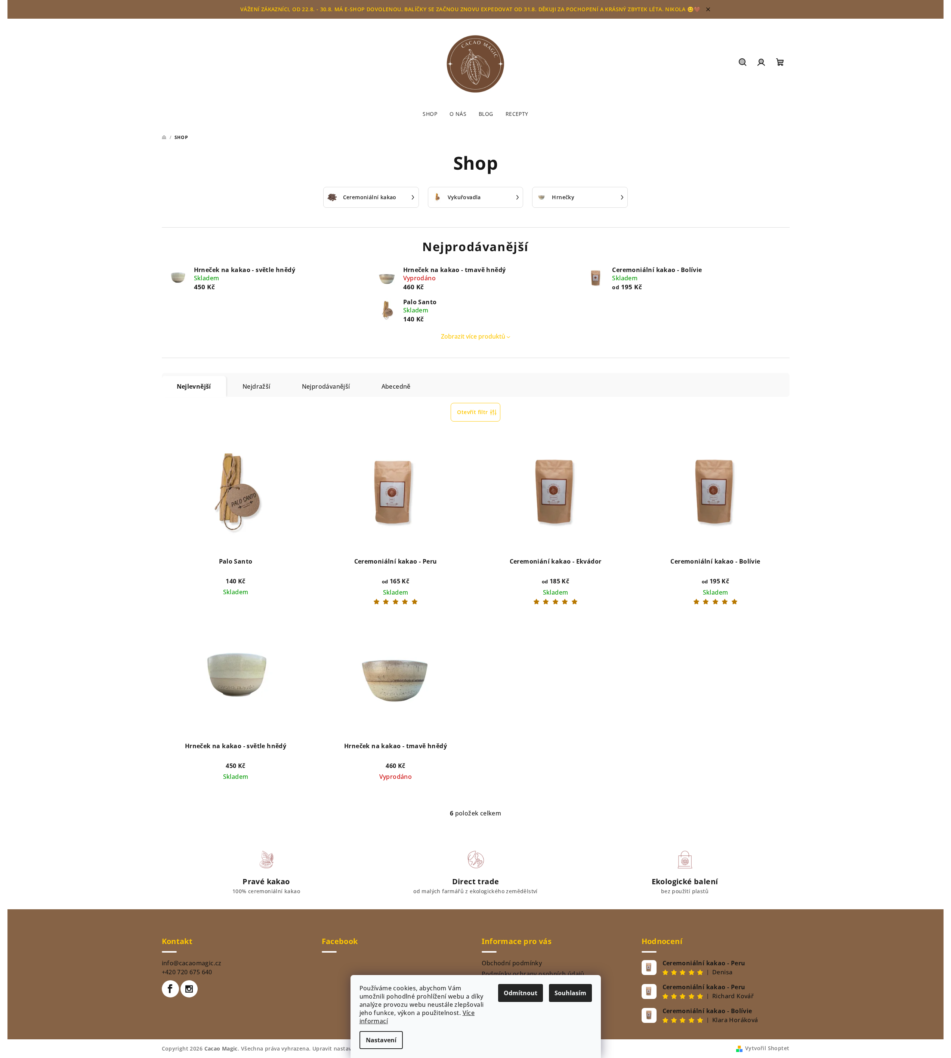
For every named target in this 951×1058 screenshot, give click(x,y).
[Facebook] (170, 988)
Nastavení (381, 1040)
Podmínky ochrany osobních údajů (533, 974)
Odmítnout (520, 993)
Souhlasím (570, 993)
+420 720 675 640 (187, 972)
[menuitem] (430, 114)
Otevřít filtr (472, 412)
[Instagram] (189, 988)
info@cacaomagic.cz (192, 963)
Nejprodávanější (326, 386)
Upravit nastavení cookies (347, 1048)
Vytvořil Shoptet (767, 1048)
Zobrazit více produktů (473, 336)
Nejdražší (257, 386)
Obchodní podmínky (512, 963)
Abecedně (396, 386)
